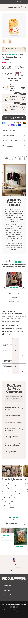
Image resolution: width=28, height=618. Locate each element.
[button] (14, 88)
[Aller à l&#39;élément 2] (10, 41)
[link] (12, 471)
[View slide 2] (13, 570)
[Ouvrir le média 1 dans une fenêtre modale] (23, 15)
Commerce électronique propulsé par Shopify (17, 610)
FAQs (20, 396)
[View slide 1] (11, 570)
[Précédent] (2, 2)
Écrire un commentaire (12, 523)
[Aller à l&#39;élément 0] (4, 41)
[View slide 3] (15, 570)
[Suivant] (26, 2)
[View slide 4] (17, 570)
